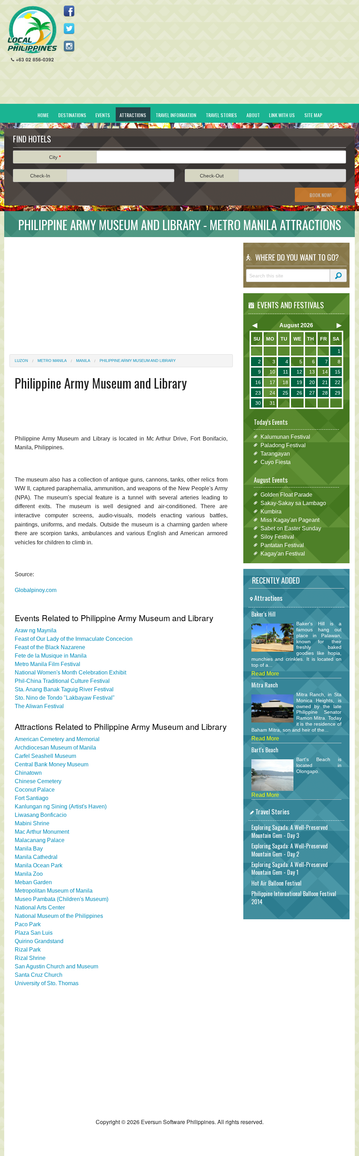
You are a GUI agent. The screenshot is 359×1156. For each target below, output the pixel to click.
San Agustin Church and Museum (56, 966)
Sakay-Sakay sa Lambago (293, 503)
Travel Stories (221, 115)
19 (299, 382)
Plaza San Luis (34, 933)
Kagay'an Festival (282, 553)
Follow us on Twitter (69, 28)
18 (285, 382)
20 (312, 382)
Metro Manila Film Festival (47, 664)
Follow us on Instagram (69, 46)
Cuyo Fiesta (275, 462)
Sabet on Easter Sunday (290, 528)
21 (325, 382)
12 (299, 372)
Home (43, 115)
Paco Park (28, 924)
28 (325, 393)
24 (272, 393)
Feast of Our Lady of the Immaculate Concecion (74, 639)
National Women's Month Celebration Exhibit (70, 673)
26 (299, 393)
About (253, 115)
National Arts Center (40, 907)
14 (325, 372)
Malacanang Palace (40, 840)
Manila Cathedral (36, 857)
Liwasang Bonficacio (41, 815)
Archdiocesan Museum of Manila (55, 748)
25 (285, 393)
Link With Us (282, 115)
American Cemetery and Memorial (57, 739)
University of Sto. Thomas (47, 983)
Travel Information (176, 115)
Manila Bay (29, 849)
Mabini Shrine (32, 823)
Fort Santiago (31, 798)
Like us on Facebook (69, 11)
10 (272, 372)
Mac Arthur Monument (42, 832)
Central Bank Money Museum (51, 764)
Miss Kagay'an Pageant (289, 520)
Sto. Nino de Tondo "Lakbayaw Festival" (65, 698)
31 (272, 403)
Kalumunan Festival (285, 436)
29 (337, 393)
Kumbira (271, 511)
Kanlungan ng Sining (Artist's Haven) (61, 806)
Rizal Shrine (30, 958)
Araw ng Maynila (35, 630)
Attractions (133, 115)
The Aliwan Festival (39, 706)
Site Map (313, 115)
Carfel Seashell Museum (45, 756)
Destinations (72, 115)
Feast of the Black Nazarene (50, 647)
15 (337, 372)
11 (285, 372)
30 (258, 403)
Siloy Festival (277, 536)
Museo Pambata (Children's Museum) (61, 899)
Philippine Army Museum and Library (138, 360)
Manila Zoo (29, 874)
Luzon (21, 360)
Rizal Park (28, 950)
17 (272, 382)
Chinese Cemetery (38, 781)
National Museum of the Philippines (59, 916)
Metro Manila (52, 360)
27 (312, 393)
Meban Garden (33, 882)
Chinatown (28, 773)
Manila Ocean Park (38, 865)
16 (258, 382)
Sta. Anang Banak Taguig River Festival (64, 689)
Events (102, 115)
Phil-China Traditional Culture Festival (62, 681)
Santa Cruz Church (38, 975)
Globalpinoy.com (35, 590)
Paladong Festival (283, 445)
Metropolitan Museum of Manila (54, 891)
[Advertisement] (222, 55)
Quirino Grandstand (39, 941)
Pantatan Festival (282, 545)
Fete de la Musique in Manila (51, 656)
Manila (83, 360)
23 (258, 393)
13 (312, 372)
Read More (265, 674)
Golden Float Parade (286, 494)
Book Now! (320, 195)
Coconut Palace (35, 790)
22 (337, 382)
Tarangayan (275, 453)
